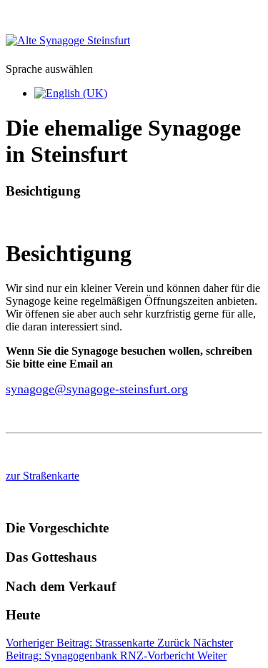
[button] (134, 191)
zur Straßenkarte (42, 476)
